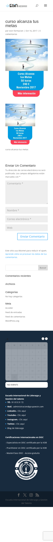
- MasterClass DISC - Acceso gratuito (22, 453)
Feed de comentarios (15, 316)
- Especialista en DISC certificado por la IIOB (26, 442)
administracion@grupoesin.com (28, 406)
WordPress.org (12, 320)
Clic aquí (22, 411)
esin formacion (16, 30)
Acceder (9, 308)
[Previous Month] (43, 338)
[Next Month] (46, 338)
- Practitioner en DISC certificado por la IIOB (26, 448)
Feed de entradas (13, 312)
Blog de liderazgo (15, 428)
